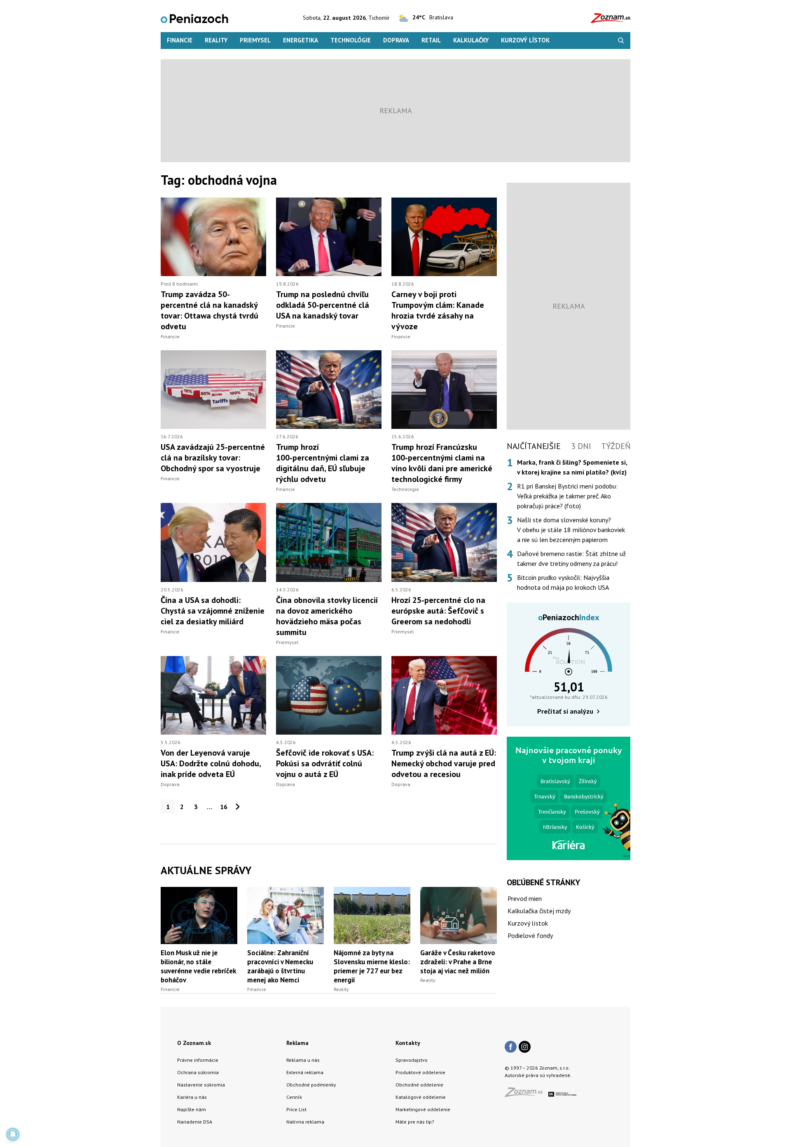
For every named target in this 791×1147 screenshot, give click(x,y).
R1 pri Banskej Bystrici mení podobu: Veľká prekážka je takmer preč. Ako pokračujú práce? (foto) (567, 496)
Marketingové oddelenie (423, 1109)
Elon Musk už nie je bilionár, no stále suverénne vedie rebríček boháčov (198, 966)
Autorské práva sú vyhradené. (538, 1075)
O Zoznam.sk (194, 1043)
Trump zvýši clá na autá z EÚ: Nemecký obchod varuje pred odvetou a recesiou (443, 763)
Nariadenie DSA (194, 1122)
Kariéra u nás (192, 1097)
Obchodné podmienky (311, 1085)
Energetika (300, 40)
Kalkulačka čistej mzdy (539, 911)
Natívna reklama (305, 1122)
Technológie (350, 40)
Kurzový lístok (525, 40)
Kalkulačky (471, 40)
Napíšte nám (191, 1109)
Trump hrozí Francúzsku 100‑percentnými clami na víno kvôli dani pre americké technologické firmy (441, 463)
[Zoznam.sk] (526, 1094)
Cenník (294, 1097)
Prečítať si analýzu (565, 711)
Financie (179, 40)
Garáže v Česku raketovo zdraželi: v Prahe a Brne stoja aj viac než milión (457, 961)
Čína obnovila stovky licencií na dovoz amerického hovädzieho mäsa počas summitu (327, 616)
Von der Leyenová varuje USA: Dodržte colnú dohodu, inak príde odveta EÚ (211, 763)
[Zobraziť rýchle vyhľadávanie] (621, 40)
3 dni (581, 446)
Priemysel (255, 40)
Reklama (297, 1043)
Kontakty (408, 1043)
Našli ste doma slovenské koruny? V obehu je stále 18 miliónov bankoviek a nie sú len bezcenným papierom (571, 530)
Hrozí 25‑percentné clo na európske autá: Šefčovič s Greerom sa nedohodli (438, 611)
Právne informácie (197, 1060)
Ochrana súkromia (198, 1072)
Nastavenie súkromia (201, 1085)
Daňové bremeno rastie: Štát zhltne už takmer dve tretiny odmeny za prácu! (571, 558)
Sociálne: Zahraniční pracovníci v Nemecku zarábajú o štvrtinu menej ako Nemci (280, 966)
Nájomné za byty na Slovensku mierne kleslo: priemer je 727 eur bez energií (372, 966)
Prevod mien (525, 898)
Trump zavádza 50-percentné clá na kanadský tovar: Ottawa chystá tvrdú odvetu (209, 310)
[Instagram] (525, 1047)
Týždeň (615, 446)
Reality (216, 40)
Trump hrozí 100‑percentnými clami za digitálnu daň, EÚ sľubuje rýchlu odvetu (322, 463)
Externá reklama (304, 1072)
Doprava (396, 40)
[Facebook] (511, 1047)
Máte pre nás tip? (415, 1122)
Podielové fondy (530, 935)
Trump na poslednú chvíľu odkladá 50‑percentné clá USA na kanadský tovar (322, 305)
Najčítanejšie (534, 446)
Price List (296, 1109)
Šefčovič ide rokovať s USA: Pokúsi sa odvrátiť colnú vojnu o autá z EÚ (325, 763)
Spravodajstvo (412, 1060)
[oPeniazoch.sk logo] (194, 18)
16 (223, 807)
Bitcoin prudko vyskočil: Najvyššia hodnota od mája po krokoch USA (563, 582)
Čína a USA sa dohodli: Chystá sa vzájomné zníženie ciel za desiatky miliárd (212, 611)
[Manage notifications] (12, 1134)
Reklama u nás (303, 1060)
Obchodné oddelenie (419, 1085)
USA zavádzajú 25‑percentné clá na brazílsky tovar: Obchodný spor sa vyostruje (213, 458)
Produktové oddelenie (420, 1072)
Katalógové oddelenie (421, 1097)
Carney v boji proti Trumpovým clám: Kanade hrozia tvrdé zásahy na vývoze (437, 310)
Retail (431, 40)
